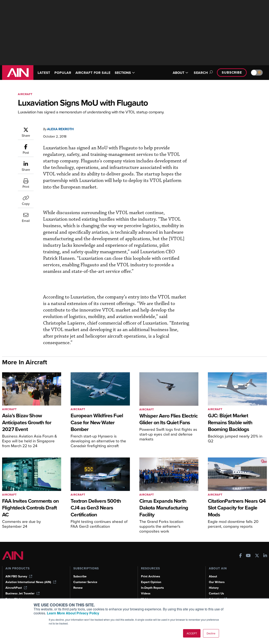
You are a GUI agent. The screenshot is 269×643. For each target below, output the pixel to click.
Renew (78, 588)
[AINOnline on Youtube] (248, 556)
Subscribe (232, 72)
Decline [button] (211, 633)
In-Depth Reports (152, 588)
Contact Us (216, 593)
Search (201, 72)
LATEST (44, 73)
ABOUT (178, 73)
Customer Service (85, 582)
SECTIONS (123, 73)
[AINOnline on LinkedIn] (265, 556)
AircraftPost (13, 588)
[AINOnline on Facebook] (240, 556)
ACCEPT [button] (192, 633)
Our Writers (217, 582)
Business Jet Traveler (19, 593)
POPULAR (62, 73)
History (214, 588)
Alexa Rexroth (60, 129)
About (213, 576)
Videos (145, 593)
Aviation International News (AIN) (28, 582)
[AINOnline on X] (257, 556)
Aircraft (25, 94)
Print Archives (150, 576)
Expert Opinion (151, 582)
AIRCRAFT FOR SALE (93, 73)
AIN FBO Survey (16, 576)
